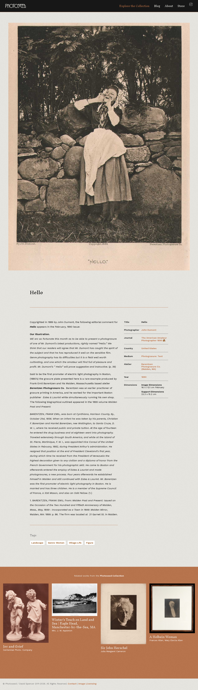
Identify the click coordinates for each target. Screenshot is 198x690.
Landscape (37, 543)
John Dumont (148, 330)
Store (181, 6)
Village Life (75, 543)
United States (149, 348)
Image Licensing (87, 683)
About (169, 6)
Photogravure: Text (152, 356)
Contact (72, 683)
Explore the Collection (134, 6)
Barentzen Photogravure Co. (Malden (151, 366)
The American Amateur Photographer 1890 (154, 339)
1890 (143, 377)
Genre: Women (56, 543)
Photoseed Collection (112, 576)
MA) (154, 369)
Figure (89, 543)
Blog (157, 6)
